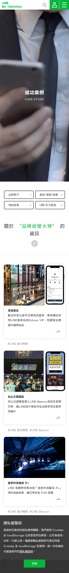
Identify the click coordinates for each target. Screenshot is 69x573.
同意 (34, 563)
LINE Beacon (40, 430)
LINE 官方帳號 (19, 344)
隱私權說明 (26, 551)
